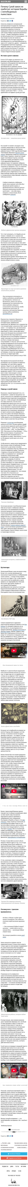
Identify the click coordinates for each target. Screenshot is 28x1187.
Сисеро (10, 828)
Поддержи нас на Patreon (14, 1158)
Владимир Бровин (5, 18)
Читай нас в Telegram (15, 1153)
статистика (10, 422)
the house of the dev (14, 1175)
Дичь (11, 1166)
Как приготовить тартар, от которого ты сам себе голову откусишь (21, 1145)
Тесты (17, 1166)
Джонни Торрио (5, 631)
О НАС (19, 1171)
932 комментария (15, 1129)
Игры (8, 1171)
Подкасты (5, 1166)
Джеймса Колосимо (19, 629)
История (23, 1166)
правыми (13, 194)
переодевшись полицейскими (16, 837)
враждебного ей (7, 313)
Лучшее (14, 1171)
